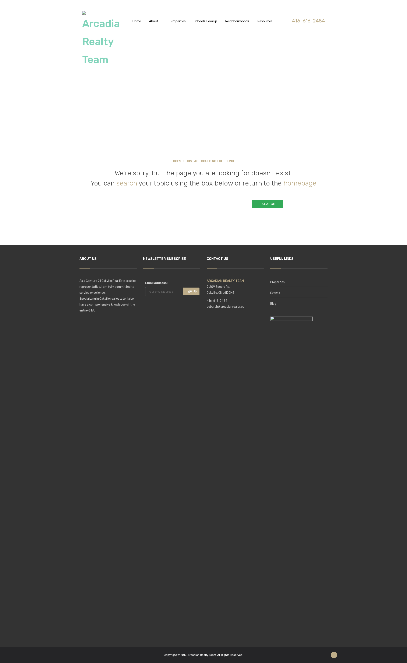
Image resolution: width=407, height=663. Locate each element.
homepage (299, 183)
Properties (277, 282)
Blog (273, 304)
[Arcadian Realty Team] (101, 39)
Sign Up (191, 291)
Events (275, 293)
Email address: (156, 283)
